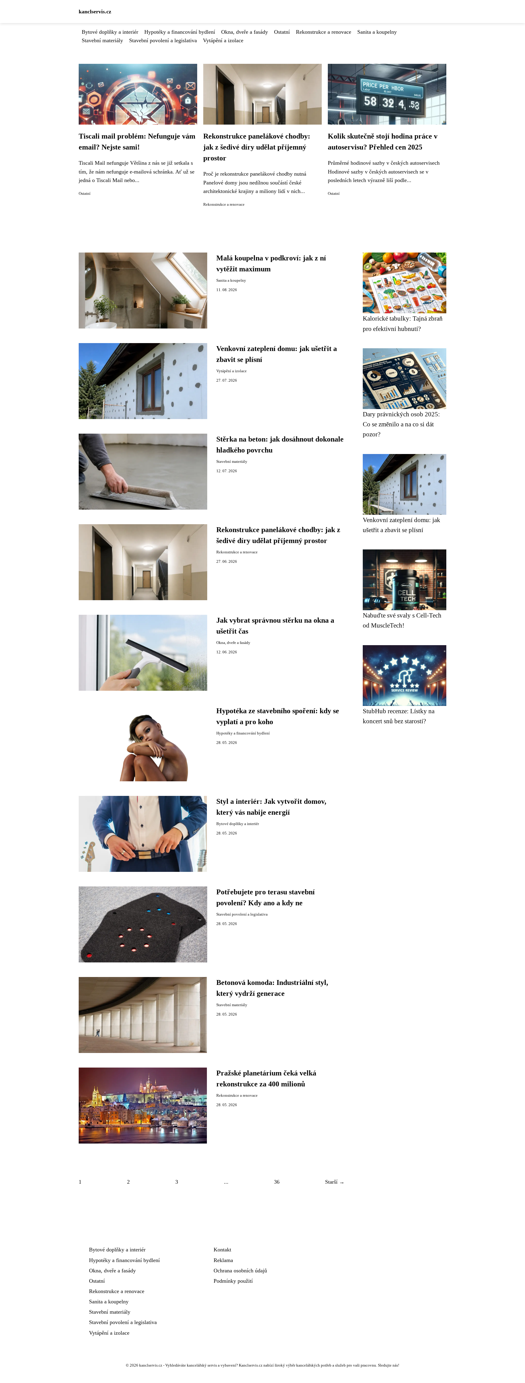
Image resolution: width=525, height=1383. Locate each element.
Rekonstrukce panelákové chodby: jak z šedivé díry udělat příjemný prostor (256, 147)
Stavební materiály (102, 40)
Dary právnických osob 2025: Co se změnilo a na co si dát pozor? (401, 424)
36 (277, 1182)
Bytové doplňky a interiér (110, 32)
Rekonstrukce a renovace (323, 32)
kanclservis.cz (95, 12)
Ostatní (282, 32)
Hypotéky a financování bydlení (179, 32)
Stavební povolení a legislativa (163, 40)
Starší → (335, 1182)
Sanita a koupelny (377, 32)
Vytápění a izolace (223, 40)
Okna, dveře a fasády (244, 32)
